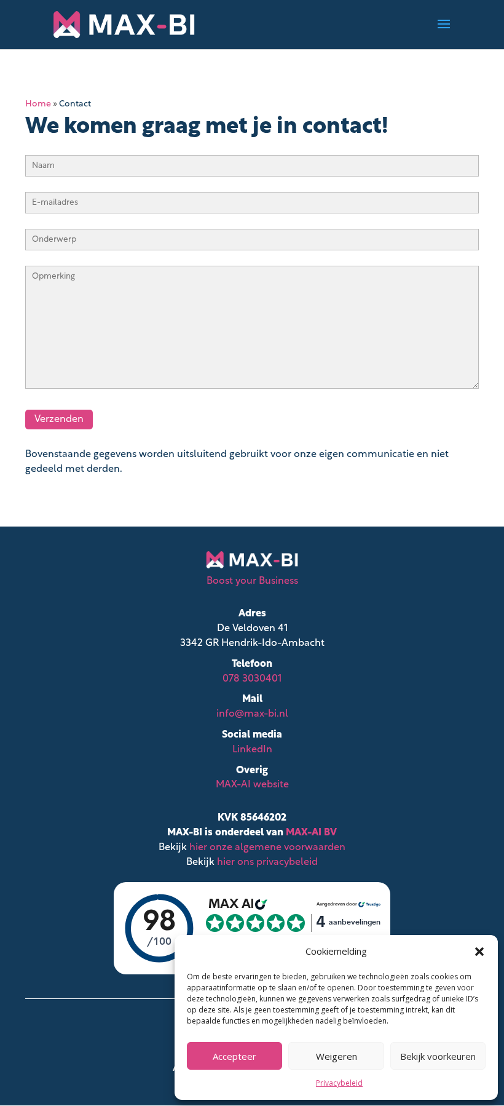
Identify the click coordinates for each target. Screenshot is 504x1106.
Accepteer (234, 1056)
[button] (479, 951)
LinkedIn (252, 750)
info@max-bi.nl (252, 714)
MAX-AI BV (311, 833)
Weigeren (336, 1056)
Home (38, 104)
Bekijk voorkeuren (438, 1056)
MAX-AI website (252, 785)
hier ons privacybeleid (267, 862)
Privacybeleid (339, 1083)
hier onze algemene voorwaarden (267, 848)
